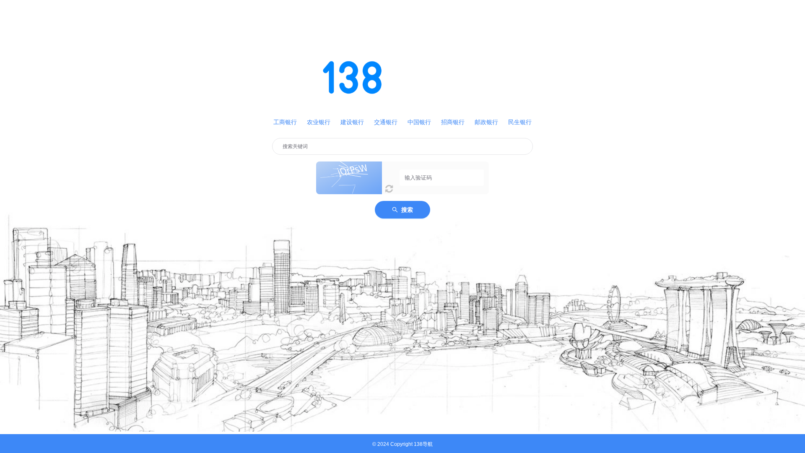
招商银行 (453, 122)
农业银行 (318, 122)
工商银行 (285, 122)
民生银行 (520, 122)
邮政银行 (486, 122)
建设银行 (352, 122)
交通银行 (385, 122)
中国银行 (419, 122)
